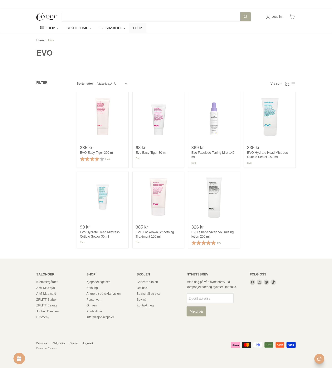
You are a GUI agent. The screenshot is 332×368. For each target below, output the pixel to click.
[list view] (293, 83)
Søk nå (141, 299)
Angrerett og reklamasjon (103, 293)
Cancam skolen (147, 282)
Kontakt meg (145, 305)
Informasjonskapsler (100, 317)
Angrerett (88, 343)
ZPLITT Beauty (46, 305)
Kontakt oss (94, 311)
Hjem (40, 40)
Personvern (94, 299)
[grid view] (287, 83)
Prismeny (42, 317)
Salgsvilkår (59, 343)
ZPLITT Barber (46, 299)
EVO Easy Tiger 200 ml (97, 152)
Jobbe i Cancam (47, 311)
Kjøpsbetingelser (98, 282)
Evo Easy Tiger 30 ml (151, 152)
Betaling (92, 288)
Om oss (91, 305)
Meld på (196, 311)
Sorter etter (85, 83)
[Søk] (245, 16)
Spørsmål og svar (149, 293)
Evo (107, 158)
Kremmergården (47, 282)
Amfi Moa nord (46, 293)
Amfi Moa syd (45, 288)
